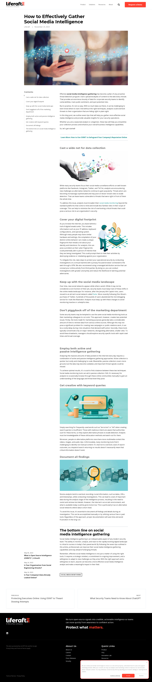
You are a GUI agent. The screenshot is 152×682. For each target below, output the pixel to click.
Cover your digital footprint (35, 102)
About (111, 4)
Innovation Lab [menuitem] (106, 655)
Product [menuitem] (104, 650)
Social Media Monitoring (71, 575)
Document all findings (33, 125)
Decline (141, 675)
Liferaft (27, 27)
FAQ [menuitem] (102, 652)
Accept (128, 675)
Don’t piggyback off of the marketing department (38, 110)
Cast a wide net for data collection (37, 97)
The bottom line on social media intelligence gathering (41, 130)
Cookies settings (115, 675)
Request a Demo (135, 5)
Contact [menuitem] (68, 655)
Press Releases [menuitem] (71, 658)
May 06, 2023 (28, 553)
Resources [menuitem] (104, 658)
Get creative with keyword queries (37, 122)
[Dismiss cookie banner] (147, 662)
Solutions (92, 4)
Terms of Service (22, 648)
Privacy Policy (10, 648)
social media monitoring (108, 203)
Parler (95, 294)
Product (83, 4)
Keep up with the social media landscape (39, 106)
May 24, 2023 (28, 563)
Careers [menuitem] (68, 652)
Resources (101, 4)
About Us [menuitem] (69, 650)
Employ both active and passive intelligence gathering (40, 117)
